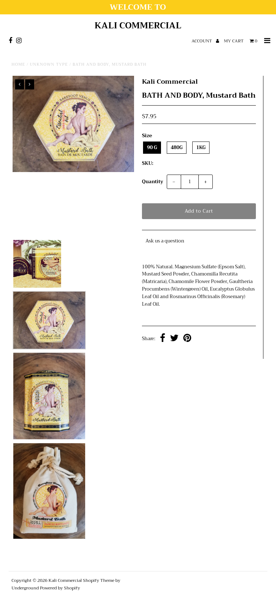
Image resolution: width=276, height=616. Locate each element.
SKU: (147, 163)
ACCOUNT (202, 41)
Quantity (152, 181)
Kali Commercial (138, 25)
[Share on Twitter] (174, 338)
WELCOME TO (138, 7)
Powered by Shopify (60, 588)
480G (177, 147)
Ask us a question (165, 241)
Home (18, 64)
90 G (152, 147)
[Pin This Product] (187, 338)
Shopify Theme (98, 580)
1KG (201, 147)
